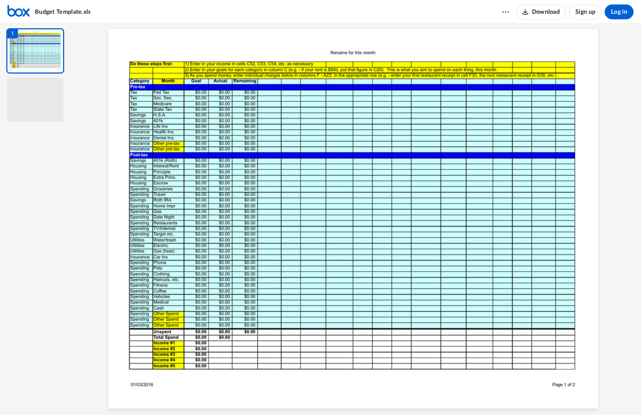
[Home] (18, 12)
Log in (619, 12)
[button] (35, 50)
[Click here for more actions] (505, 11)
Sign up (585, 12)
